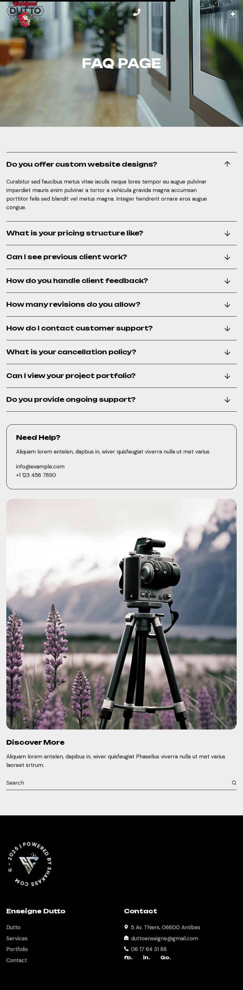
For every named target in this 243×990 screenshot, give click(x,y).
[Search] (234, 783)
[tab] (121, 164)
